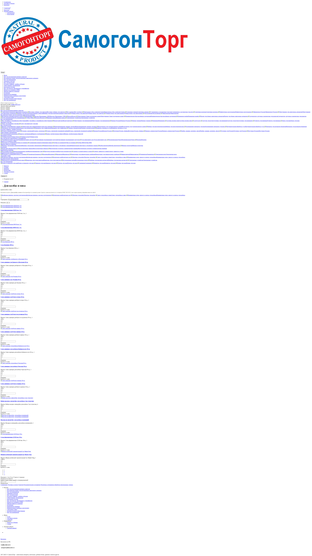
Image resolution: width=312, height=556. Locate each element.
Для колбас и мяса (9, 97)
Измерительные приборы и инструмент (15, 95)
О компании (7, 2)
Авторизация (10, 12)
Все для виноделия (9, 82)
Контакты (6, 5)
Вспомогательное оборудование (13, 98)
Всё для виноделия (12, 495)
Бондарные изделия (9, 87)
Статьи (6, 173)
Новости (6, 166)
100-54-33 (15, 104)
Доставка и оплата (9, 171)
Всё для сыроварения (10, 100)
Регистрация (10, 14)
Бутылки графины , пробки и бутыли (14, 84)
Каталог (5, 109)
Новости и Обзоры (12, 522)
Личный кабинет (12, 528)
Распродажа (7, 170)
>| (4, 474)
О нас (8, 516)
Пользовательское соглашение (32, 484)
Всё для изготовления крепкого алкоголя (15, 76)
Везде (5, 75)
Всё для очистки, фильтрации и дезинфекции (16, 88)
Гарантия (20, 484)
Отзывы (6, 167)
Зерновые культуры (9, 81)
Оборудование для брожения (12, 85)
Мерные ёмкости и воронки (11, 91)
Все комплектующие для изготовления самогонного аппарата (21, 78)
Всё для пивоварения (10, 79)
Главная (6, 181)
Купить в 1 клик (5, 223)
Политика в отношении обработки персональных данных (57, 484)
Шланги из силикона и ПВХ (12, 90)
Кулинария (7, 93)
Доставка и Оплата (9, 3)
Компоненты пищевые (10, 94)
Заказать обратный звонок (8, 106)
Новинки (6, 168)
